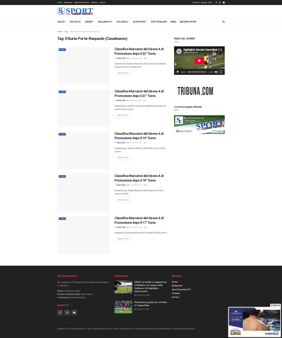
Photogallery (159, 22)
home (62, 50)
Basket (89, 22)
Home (59, 2)
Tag (65, 32)
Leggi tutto (124, 72)
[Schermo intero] (220, 71)
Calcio (61, 22)
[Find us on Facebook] (216, 2)
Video (173, 22)
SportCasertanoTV (81, 2)
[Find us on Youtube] (224, 2)
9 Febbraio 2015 (135, 100)
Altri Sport (139, 22)
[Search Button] (224, 21)
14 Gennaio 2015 (135, 227)
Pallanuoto (105, 22)
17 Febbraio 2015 (136, 58)
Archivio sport (188, 22)
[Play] (177, 71)
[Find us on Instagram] (220, 2)
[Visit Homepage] (75, 11)
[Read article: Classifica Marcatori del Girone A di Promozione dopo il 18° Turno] (83, 193)
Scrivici (102, 2)
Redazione (68, 2)
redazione (121, 58)
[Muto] (216, 71)
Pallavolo (122, 22)
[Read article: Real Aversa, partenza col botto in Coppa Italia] (123, 307)
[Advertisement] (199, 155)
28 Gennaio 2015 (135, 143)
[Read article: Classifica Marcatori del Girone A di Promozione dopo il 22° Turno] (83, 66)
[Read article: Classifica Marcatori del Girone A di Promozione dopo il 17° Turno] (83, 235)
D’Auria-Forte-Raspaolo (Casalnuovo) (84, 32)
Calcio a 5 (75, 22)
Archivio (94, 2)
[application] (199, 60)
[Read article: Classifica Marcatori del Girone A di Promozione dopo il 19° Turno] (83, 150)
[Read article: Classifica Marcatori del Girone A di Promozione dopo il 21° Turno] (83, 108)
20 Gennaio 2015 (135, 185)
